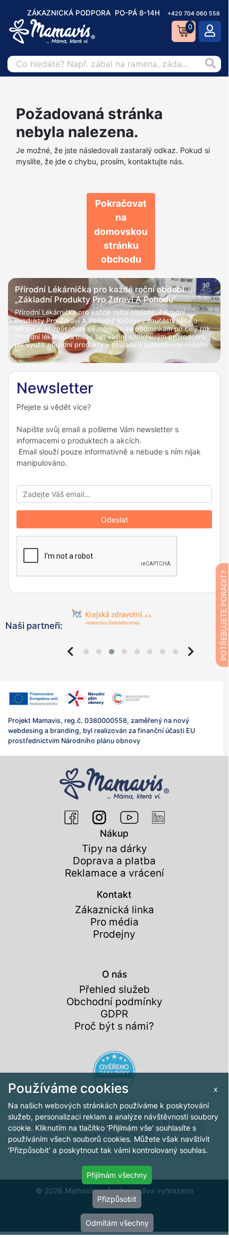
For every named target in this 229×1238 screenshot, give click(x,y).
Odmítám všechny (117, 1222)
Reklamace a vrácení (114, 873)
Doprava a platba (114, 861)
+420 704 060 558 (193, 13)
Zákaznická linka (114, 910)
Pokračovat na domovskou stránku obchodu (121, 231)
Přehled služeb (114, 989)
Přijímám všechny (117, 1175)
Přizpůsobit (117, 1198)
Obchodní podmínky (114, 1002)
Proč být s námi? (114, 1026)
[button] (86, 651)
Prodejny (114, 934)
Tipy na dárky (114, 849)
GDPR (114, 1014)
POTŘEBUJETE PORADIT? (223, 615)
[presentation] (70, 652)
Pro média (114, 922)
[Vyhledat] (210, 64)
